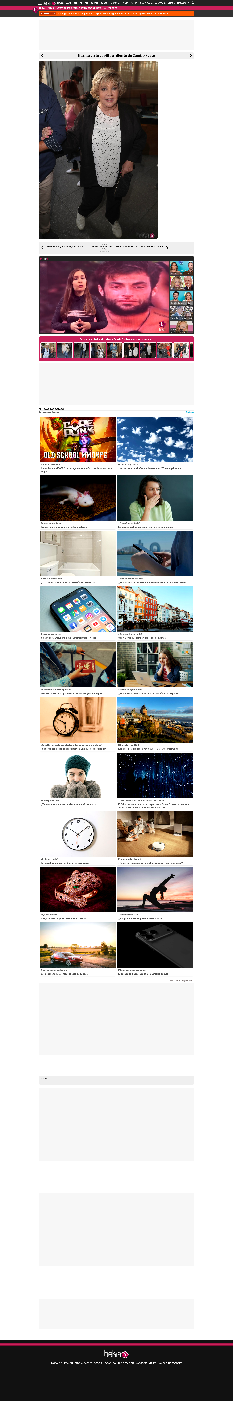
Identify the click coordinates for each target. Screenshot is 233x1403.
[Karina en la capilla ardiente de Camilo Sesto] (148, 350)
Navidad (162, 1363)
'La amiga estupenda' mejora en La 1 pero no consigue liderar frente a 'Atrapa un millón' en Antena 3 (104, 13)
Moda (54, 1363)
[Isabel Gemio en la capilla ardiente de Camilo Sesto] (115, 350)
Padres (88, 1363)
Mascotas (142, 1363)
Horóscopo (175, 1363)
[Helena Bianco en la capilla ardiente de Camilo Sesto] (65, 350)
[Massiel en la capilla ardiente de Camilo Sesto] (98, 350)
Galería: (116, 339)
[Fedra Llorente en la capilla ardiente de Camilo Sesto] (48, 350)
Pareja (79, 1363)
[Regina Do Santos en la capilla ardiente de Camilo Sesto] (165, 350)
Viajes (152, 1363)
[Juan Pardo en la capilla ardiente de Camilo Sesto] (131, 350)
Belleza (64, 1363)
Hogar (107, 1363)
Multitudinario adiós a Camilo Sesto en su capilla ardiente (87, 8)
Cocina (98, 1363)
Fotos (50, 8)
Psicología (127, 1363)
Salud (116, 1363)
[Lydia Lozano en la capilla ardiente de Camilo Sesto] (181, 350)
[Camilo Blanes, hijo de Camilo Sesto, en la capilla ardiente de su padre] (81, 350)
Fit (71, 1363)
